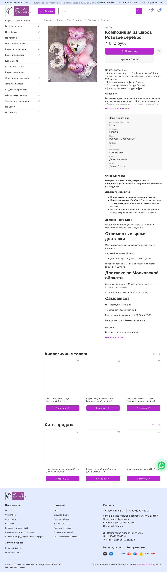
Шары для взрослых (15, 49)
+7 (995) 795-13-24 (128, 2)
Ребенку (92, 20)
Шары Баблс (11, 60)
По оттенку (11, 112)
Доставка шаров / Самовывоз (68, 537)
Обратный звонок (113, 526)
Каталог (49, 11)
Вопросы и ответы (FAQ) (16, 528)
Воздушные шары (14, 2)
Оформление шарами (16, 95)
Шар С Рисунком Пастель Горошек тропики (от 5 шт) (141, 399)
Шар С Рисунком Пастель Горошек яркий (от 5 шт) (99, 399)
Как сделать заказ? (62, 523)
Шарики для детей (15, 55)
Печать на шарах (13, 548)
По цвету (10, 106)
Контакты (9, 510)
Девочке (105, 20)
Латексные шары (14, 83)
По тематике (12, 37)
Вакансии (9, 523)
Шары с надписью (14, 72)
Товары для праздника (17, 101)
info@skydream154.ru (123, 522)
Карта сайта (10, 519)
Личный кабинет (61, 519)
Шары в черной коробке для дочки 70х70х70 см (101, 470)
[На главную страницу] (18, 11)
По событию (11, 32)
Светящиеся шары (15, 66)
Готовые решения (14, 26)
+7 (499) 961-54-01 (152, 2)
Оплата (57, 510)
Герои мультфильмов (16, 43)
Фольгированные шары (17, 78)
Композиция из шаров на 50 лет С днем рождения (62, 470)
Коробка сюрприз (13, 552)
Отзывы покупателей (63, 532)
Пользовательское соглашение (19, 532)
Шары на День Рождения (70, 20)
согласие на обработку (144, 564)
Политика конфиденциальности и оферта (24, 537)
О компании (10, 515)
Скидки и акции (61, 515)
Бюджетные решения (16, 89)
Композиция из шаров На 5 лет (143, 469)
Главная (48, 20)
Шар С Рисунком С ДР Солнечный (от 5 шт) (57, 399)
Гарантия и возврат (63, 528)
